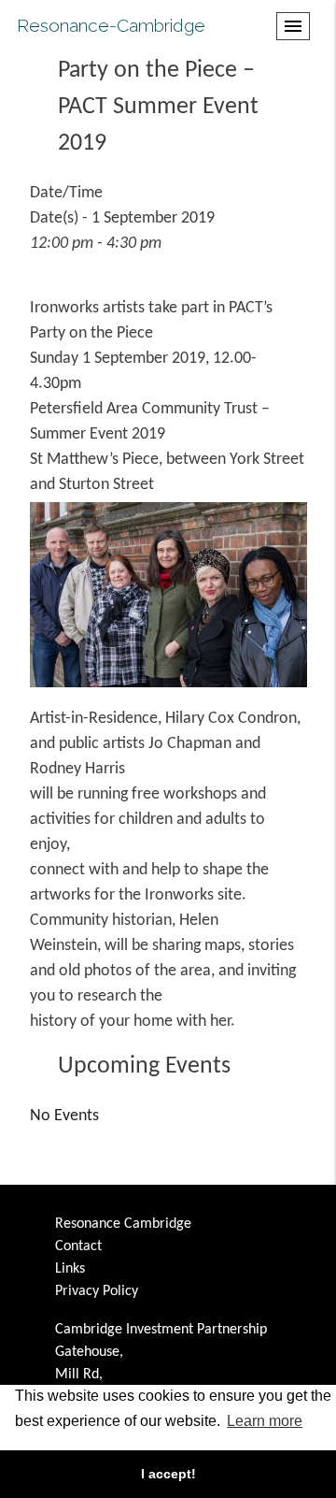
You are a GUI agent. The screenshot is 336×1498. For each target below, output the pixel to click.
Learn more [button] (264, 1421)
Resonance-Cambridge (111, 25)
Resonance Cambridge (123, 1224)
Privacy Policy (96, 1291)
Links (70, 1268)
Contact (78, 1246)
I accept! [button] (168, 1473)
